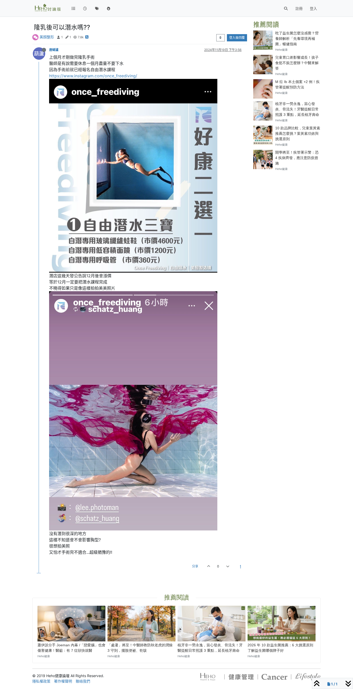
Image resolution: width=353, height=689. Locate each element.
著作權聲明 (63, 681)
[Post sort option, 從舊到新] (220, 37)
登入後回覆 (237, 38)
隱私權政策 (41, 681)
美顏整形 (47, 37)
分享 (195, 566)
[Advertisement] (287, 253)
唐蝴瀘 (53, 50)
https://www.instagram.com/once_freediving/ (93, 75)
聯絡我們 (83, 681)
